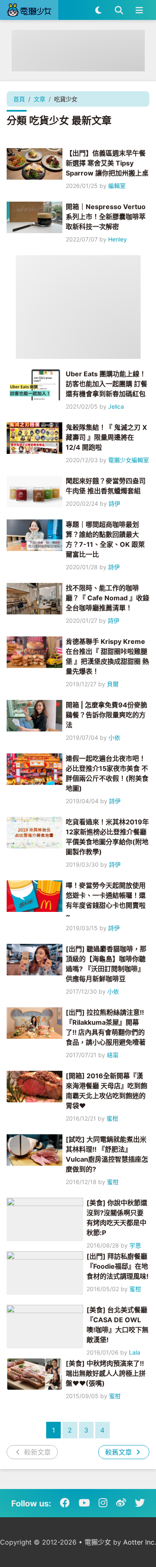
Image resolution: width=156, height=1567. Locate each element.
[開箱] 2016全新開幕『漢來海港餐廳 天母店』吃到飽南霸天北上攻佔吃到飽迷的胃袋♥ (106, 1091)
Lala (134, 1352)
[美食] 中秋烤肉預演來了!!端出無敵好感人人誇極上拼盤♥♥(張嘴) (106, 1373)
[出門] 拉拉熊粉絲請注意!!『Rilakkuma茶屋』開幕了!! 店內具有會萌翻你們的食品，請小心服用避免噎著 (106, 1027)
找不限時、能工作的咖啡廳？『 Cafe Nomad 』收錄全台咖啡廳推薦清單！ (107, 598)
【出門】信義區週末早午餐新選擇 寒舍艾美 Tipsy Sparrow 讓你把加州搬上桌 (107, 163)
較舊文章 (119, 1452)
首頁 (19, 98)
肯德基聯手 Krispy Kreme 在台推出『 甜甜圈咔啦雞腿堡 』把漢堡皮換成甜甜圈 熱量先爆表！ (107, 656)
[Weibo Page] (121, 1503)
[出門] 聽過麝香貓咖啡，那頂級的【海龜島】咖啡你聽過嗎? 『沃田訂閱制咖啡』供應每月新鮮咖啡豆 (106, 964)
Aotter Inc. (139, 1542)
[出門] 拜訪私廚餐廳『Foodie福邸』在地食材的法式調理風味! (118, 1266)
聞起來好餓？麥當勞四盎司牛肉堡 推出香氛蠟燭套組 (106, 486)
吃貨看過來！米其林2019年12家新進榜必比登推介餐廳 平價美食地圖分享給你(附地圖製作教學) (107, 837)
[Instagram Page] (103, 1503)
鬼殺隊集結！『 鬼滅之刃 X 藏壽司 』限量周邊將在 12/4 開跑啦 (106, 437)
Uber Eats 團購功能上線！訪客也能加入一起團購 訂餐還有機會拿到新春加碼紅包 (106, 384)
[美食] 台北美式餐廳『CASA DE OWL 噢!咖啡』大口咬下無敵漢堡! (118, 1325)
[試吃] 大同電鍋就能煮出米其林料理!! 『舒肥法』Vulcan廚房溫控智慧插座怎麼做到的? (107, 1154)
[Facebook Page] (65, 1503)
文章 (39, 98)
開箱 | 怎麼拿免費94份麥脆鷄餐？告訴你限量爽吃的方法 (106, 715)
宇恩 (135, 1245)
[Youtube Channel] (84, 1503)
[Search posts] (119, 10)
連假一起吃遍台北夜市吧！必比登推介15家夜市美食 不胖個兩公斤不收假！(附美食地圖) (107, 773)
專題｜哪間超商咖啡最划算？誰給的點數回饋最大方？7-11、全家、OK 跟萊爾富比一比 (105, 539)
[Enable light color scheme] (98, 10)
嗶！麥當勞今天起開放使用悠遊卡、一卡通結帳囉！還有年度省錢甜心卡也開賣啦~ (106, 900)
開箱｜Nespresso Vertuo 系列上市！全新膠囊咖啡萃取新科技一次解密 (106, 216)
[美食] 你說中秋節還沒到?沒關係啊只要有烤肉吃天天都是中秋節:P (117, 1218)
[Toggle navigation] (139, 10)
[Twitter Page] (140, 1503)
